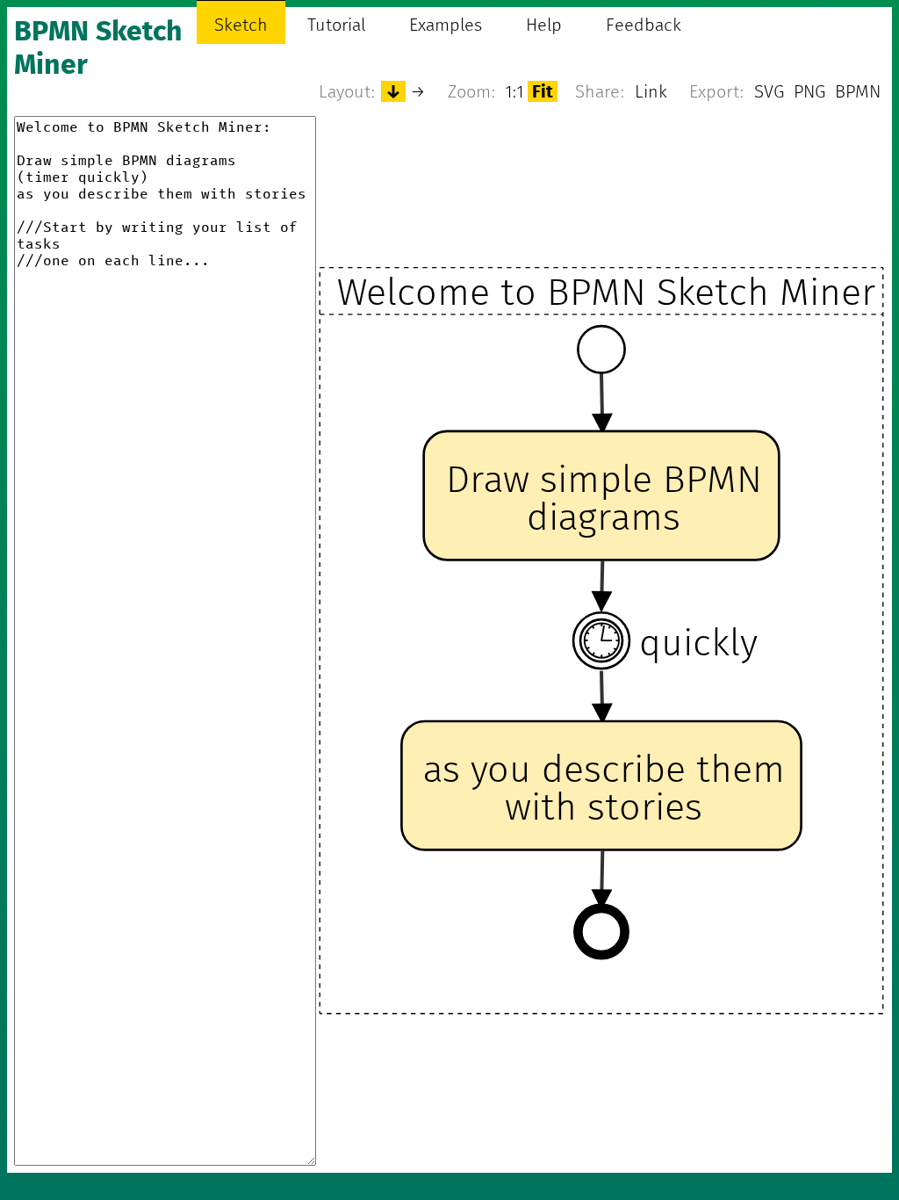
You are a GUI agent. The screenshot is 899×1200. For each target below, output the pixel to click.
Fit (542, 91)
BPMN (858, 91)
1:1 (514, 91)
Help (544, 24)
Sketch (241, 24)
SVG (769, 91)
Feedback (643, 24)
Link (651, 91)
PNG (810, 91)
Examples (445, 24)
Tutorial (336, 24)
